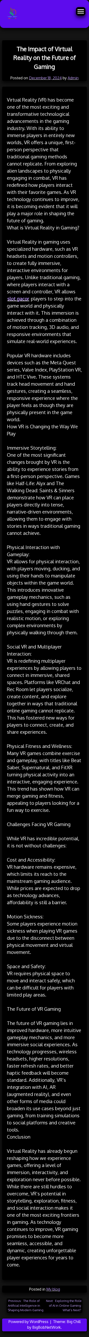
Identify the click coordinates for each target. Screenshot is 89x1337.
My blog (53, 1289)
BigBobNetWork (46, 1327)
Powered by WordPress (29, 1321)
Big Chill (74, 1321)
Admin (73, 78)
